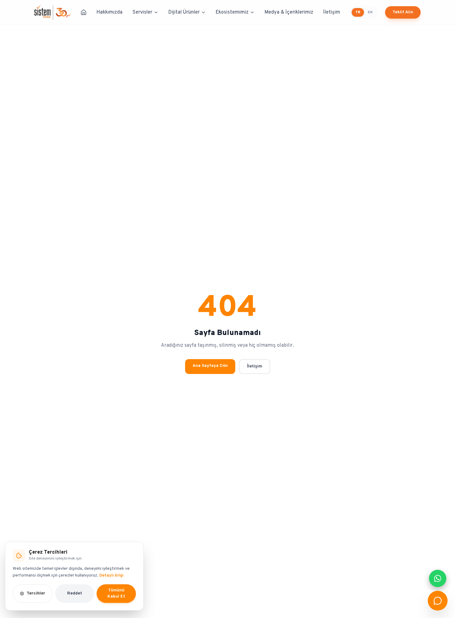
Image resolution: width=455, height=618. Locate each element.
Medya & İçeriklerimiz (289, 12)
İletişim (331, 12)
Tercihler (36, 593)
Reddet (74, 593)
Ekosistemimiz (232, 12)
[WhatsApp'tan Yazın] (437, 578)
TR (357, 12)
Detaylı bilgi (111, 575)
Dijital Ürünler (184, 12)
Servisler (142, 12)
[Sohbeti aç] (438, 601)
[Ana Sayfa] (83, 12)
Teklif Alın (402, 12)
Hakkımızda (110, 12)
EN (370, 12)
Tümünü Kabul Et (116, 593)
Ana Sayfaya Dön (210, 365)
